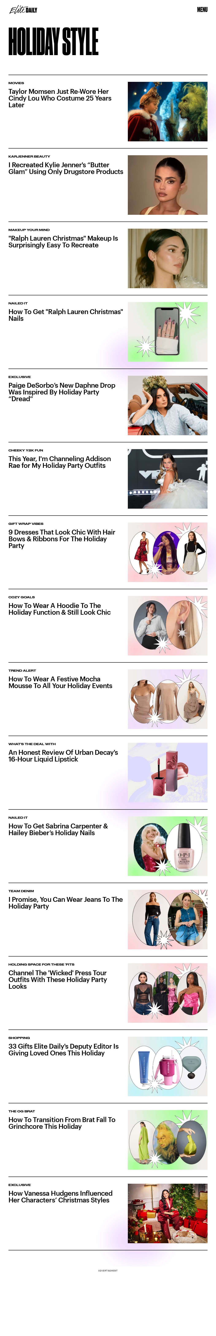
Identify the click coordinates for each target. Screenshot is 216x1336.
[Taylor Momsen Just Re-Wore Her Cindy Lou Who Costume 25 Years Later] (108, 112)
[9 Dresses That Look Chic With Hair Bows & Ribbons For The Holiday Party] (108, 556)
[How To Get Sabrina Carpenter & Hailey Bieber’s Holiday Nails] (108, 849)
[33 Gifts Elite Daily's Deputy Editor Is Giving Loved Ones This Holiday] (108, 1070)
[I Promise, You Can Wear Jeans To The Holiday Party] (108, 923)
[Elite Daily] (23, 9)
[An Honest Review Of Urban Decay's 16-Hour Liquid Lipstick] (108, 776)
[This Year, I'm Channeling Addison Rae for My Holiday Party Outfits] (108, 482)
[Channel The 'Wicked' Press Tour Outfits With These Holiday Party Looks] (108, 996)
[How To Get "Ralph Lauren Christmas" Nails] (108, 335)
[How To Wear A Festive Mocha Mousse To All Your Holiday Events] (108, 702)
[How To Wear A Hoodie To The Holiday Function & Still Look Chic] (108, 629)
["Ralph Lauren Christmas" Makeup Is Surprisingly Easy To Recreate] (108, 262)
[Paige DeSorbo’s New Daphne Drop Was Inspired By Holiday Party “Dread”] (108, 409)
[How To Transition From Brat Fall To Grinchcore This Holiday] (108, 1143)
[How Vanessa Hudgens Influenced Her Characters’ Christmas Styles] (108, 1217)
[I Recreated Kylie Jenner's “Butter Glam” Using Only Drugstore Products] (108, 188)
